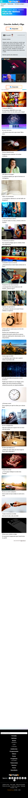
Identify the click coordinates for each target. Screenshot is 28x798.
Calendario (14, 742)
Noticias (14, 738)
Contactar (12, 787)
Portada (14, 736)
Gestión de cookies (15, 786)
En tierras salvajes (19, 4)
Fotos (14, 756)
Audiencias (14, 749)
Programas (14, 758)
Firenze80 (8, 35)
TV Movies (14, 746)
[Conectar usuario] (27, 1)
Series (14, 740)
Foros (2, 5)
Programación (14, 751)
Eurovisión (14, 760)
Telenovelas (10, 4)
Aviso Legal (12, 784)
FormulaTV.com (10, 790)
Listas (14, 744)
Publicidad (23, 786)
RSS (16, 787)
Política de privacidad (20, 784)
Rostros (14, 765)
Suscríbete (14, 770)
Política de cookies (6, 786)
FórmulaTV (3, 4)
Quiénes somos (6, 784)
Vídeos (14, 754)
